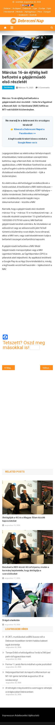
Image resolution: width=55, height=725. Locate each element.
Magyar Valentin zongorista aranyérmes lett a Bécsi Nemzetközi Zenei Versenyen (10, 368)
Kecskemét (9, 12)
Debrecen (27, 8)
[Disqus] (27, 414)
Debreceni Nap (31, 20)
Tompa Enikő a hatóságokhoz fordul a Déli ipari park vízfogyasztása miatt (28, 654)
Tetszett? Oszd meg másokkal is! (24, 345)
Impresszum (8, 715)
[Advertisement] (27, 303)
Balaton (7, 8)
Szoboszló (23, 15)
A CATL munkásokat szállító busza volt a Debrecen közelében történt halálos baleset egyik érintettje (27, 641)
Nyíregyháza (30, 12)
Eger (35, 8)
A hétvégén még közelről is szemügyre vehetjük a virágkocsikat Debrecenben (29, 690)
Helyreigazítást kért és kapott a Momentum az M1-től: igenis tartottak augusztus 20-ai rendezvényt (28, 676)
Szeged (47, 12)
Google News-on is (27, 142)
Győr (49, 8)
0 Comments (44, 87)
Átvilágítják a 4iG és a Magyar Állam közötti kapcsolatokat (23, 519)
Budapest (17, 8)
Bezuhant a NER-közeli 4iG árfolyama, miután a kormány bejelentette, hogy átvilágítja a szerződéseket (25, 570)
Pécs (40, 12)
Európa (42, 8)
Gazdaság (8, 87)
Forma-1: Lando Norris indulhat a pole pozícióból (28, 664)
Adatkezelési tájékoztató (27, 715)
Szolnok (33, 15)
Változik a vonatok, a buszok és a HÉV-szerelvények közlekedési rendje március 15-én (48, 368)
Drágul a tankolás (11, 620)
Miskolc (19, 12)
